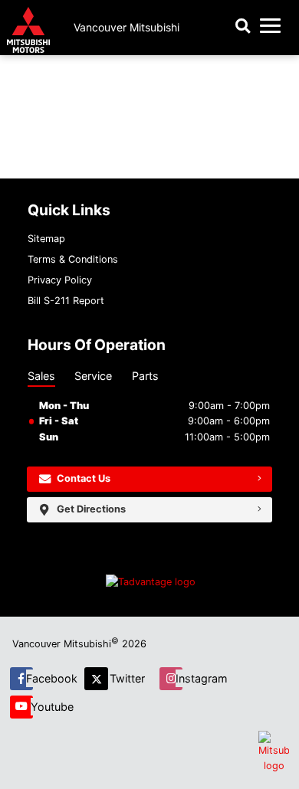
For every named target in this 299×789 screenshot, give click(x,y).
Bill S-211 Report (66, 300)
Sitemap (46, 238)
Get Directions (91, 509)
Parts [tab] (145, 375)
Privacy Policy (60, 280)
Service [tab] (93, 375)
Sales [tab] (41, 375)
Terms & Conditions (73, 259)
